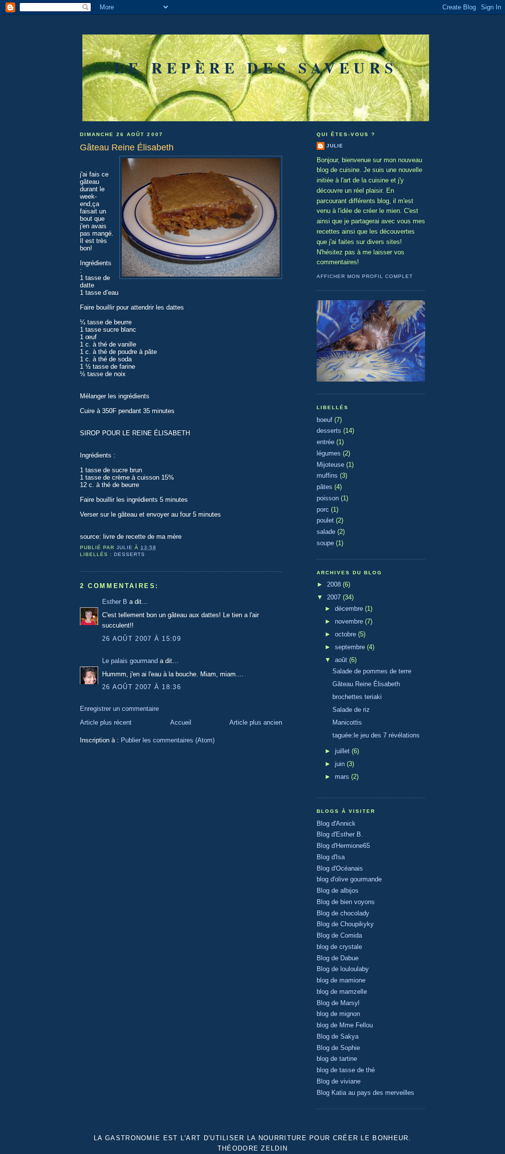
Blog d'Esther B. (340, 834)
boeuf (324, 419)
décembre (350, 608)
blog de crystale (339, 946)
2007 (335, 597)
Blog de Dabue (338, 958)
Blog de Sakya (338, 1036)
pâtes (324, 486)
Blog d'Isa (331, 857)
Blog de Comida (339, 935)
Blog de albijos (338, 890)
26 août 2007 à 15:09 (141, 638)
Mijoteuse (330, 464)
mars (343, 776)
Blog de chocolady (343, 913)
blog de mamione (341, 980)
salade (326, 531)
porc (323, 509)
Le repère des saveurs (255, 67)
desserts (129, 554)
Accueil (180, 722)
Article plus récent (106, 722)
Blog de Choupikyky (345, 924)
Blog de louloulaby (343, 969)
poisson (328, 498)
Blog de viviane (339, 1081)
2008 (335, 584)
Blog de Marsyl (338, 1003)
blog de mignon (338, 1013)
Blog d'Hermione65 (343, 845)
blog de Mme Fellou (345, 1025)
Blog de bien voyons (346, 902)
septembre (351, 647)
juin (341, 764)
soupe (325, 543)
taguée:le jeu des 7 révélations (376, 735)
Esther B (114, 601)
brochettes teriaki (357, 696)
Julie (334, 145)
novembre (350, 621)
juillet (343, 751)
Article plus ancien (255, 722)
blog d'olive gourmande (349, 879)
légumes (329, 453)
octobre (346, 634)
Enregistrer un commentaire (119, 708)
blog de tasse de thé (346, 1070)
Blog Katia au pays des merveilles (365, 1092)
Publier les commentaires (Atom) (168, 740)
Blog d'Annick (336, 823)
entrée (325, 442)
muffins (327, 475)
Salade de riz (351, 709)
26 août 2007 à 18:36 (141, 687)
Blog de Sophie (338, 1047)
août (342, 660)
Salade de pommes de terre (371, 671)
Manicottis (347, 722)
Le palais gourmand (130, 660)
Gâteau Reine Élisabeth (366, 684)
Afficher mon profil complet (365, 276)
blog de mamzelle (342, 991)
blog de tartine (337, 1058)
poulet (325, 520)
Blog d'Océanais (340, 868)
